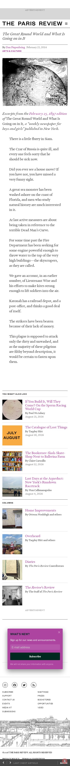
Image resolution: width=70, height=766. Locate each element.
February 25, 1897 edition (48, 113)
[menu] (66, 24)
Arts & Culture (12, 51)
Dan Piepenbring (15, 47)
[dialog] (35, 651)
